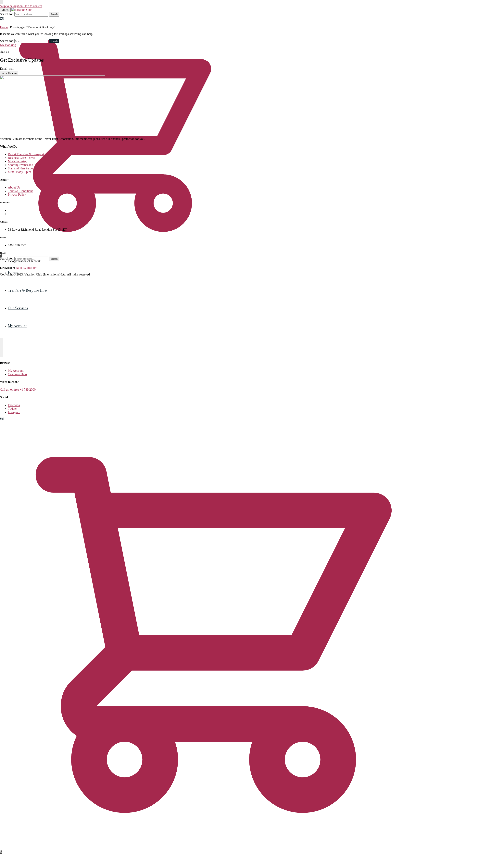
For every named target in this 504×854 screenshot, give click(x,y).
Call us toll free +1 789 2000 (18, 389)
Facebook (14, 405)
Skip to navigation (11, 6)
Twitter (12, 408)
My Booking (8, 45)
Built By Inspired (26, 267)
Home (4, 27)
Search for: (7, 14)
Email (4, 68)
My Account (15, 370)
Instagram (14, 412)
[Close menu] (1, 2)
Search (54, 14)
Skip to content (32, 6)
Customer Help (17, 374)
